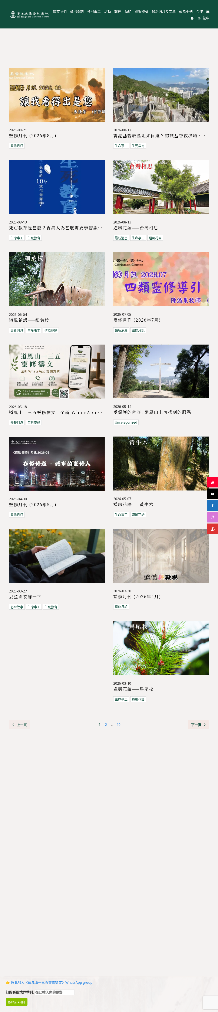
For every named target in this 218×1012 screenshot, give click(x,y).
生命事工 (121, 146)
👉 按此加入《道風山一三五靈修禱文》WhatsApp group (49, 982)
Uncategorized (126, 422)
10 (118, 724)
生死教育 (138, 146)
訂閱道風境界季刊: (20, 992)
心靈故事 (16, 607)
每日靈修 (33, 422)
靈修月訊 (16, 146)
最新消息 (121, 238)
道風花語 (155, 238)
